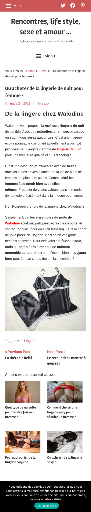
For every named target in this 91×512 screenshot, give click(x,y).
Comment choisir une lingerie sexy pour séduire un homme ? (62, 412)
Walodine (12, 223)
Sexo (45, 103)
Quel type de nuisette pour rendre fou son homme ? (20, 412)
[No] (86, 497)
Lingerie (30, 341)
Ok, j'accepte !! (46, 505)
